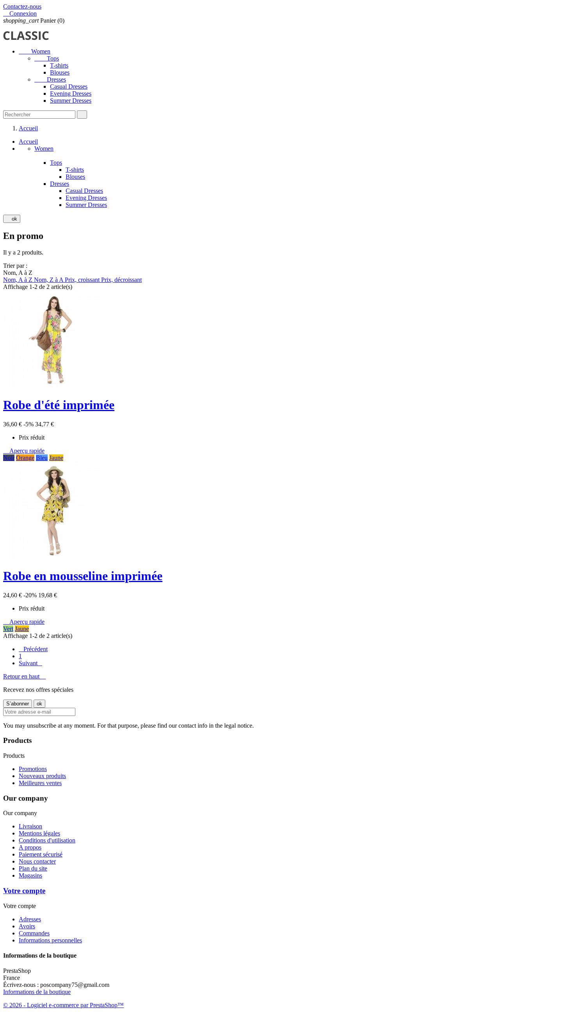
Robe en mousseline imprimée (82, 576)
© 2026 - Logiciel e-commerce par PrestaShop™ (63, 1005)
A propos (30, 847)
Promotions (33, 769)
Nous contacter (37, 861)
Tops (46, 58)
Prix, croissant (83, 279)
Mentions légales (39, 833)
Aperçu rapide (24, 450)
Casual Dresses (68, 86)
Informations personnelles (50, 940)
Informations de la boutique (37, 991)
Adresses (30, 919)
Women (34, 51)
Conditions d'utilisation (47, 840)
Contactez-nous (22, 6)
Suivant (30, 663)
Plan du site (33, 868)
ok (11, 219)
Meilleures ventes (40, 783)
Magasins (30, 875)
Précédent (33, 649)
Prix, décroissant (121, 279)
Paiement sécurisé (40, 854)
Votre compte (24, 891)
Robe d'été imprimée (58, 405)
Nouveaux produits (42, 776)
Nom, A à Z (18, 279)
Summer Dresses (70, 100)
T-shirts (59, 65)
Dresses (50, 79)
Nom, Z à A (49, 279)
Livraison (30, 826)
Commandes (34, 933)
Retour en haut (24, 676)
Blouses (60, 72)
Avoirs (27, 926)
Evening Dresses (70, 93)
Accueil (28, 141)
